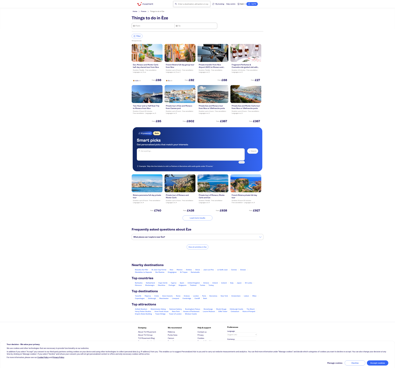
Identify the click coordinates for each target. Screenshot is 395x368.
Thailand (193, 285)
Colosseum (235, 311)
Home (135, 11)
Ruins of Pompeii (249, 311)
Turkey (211, 285)
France (143, 11)
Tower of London (175, 314)
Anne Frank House (161, 311)
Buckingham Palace (192, 309)
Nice (171, 270)
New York (224, 296)
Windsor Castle (191, 314)
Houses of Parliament (191, 311)
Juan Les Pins (208, 270)
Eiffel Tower (222, 311)
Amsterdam (235, 296)
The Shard (250, 309)
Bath (205, 298)
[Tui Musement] (146, 4)
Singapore (182, 285)
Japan (239, 283)
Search (253, 151)
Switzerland (150, 283)
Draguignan (172, 272)
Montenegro (150, 285)
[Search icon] (176, 4)
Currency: (231, 339)
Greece (206, 283)
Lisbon (246, 296)
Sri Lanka (248, 283)
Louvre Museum (209, 311)
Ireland (215, 283)
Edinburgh (152, 298)
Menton (179, 270)
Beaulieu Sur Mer (141, 270)
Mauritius (161, 285)
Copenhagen (140, 298)
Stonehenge (208, 309)
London (196, 296)
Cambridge (186, 298)
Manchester (164, 298)
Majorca (148, 296)
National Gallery (175, 309)
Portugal (172, 285)
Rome (178, 296)
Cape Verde (162, 283)
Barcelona (213, 296)
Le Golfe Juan (222, 270)
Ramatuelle (195, 272)
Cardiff (197, 298)
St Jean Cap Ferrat (159, 270)
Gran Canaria (167, 296)
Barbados (138, 283)
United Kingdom (194, 283)
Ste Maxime (159, 272)
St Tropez (183, 272)
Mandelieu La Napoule (143, 272)
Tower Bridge (160, 314)
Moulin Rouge (221, 309)
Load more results (197, 218)
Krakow (187, 296)
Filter (138, 36)
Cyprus (173, 283)
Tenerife (138, 296)
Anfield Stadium (141, 309)
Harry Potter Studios (143, 311)
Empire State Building (143, 314)
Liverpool (175, 298)
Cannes (234, 270)
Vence (197, 270)
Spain (182, 283)
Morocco (138, 285)
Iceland (224, 283)
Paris (204, 296)
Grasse (243, 270)
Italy (231, 283)
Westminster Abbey (158, 309)
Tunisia (202, 285)
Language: (231, 331)
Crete (156, 296)
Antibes (189, 270)
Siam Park (176, 311)
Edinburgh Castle (236, 309)
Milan (254, 296)
